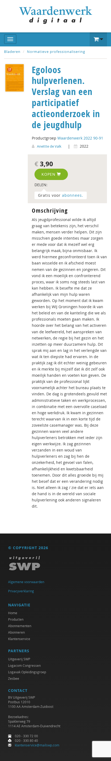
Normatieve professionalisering (56, 51)
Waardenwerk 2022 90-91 (80, 138)
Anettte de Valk (49, 146)
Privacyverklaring (21, 591)
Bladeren (12, 51)
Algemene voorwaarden (26, 582)
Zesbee (13, 678)
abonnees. (72, 195)
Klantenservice (19, 639)
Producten (15, 619)
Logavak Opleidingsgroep (27, 672)
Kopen (49, 174)
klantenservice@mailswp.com (37, 745)
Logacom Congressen (24, 665)
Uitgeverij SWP (19, 659)
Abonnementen (19, 626)
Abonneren (16, 632)
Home (12, 613)
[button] (98, 39)
